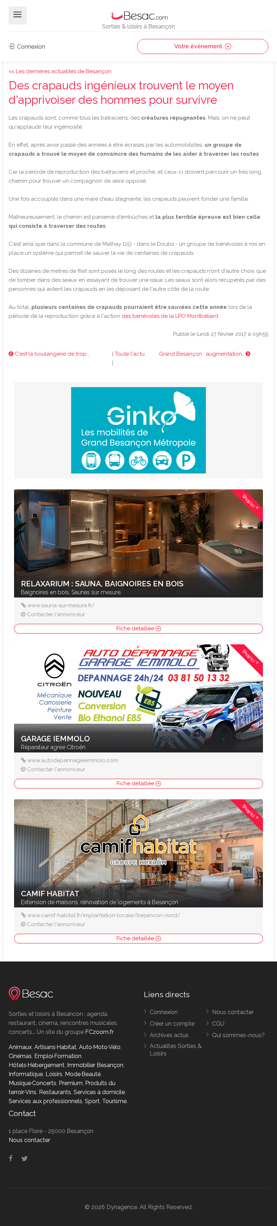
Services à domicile (99, 1092)
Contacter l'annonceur (56, 614)
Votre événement (199, 46)
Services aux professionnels (45, 1101)
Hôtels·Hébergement (37, 1065)
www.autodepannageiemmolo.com (72, 760)
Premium (71, 1083)
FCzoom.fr (99, 1032)
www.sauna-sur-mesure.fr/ (60, 605)
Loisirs (53, 1074)
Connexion (30, 46)
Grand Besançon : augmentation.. (202, 354)
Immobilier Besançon (95, 1065)
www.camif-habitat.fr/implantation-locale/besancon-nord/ (103, 915)
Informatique (26, 1074)
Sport (92, 1101)
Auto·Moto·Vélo (99, 1047)
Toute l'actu (130, 354)
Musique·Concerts (32, 1083)
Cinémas (20, 1056)
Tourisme (114, 1101)
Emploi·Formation (58, 1056)
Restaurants (55, 1092)
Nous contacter (233, 1012)
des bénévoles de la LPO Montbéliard (170, 316)
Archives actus (169, 1035)
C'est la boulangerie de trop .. (51, 354)
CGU (218, 1023)
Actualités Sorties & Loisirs (176, 1050)
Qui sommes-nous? (238, 1035)
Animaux (20, 1047)
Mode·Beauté (83, 1074)
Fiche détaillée (135, 628)
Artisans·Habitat (55, 1047)
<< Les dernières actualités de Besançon (60, 71)
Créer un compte (172, 1023)
